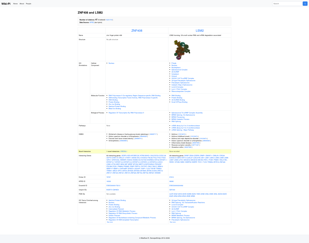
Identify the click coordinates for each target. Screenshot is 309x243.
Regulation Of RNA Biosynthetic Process (123, 213)
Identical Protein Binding (117, 106)
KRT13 (184, 158)
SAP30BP (123, 168)
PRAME (126, 166)
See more (110, 222)
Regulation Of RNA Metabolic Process (122, 211)
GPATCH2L (115, 160)
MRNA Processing (178, 117)
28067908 (196, 143)
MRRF (130, 164)
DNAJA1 (216, 155)
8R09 (180, 196)
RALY (150, 166)
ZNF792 (145, 173)
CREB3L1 (123, 151)
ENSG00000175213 (113, 185)
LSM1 (207, 158)
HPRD (92, 22)
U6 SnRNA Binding (178, 100)
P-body (174, 63)
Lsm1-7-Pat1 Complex (179, 89)
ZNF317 (109, 173)
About (22, 3)
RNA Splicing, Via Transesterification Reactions (188, 202)
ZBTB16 (216, 162)
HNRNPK (123, 160)
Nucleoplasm (176, 67)
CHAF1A (115, 158)
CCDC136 (162, 155)
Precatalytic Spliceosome (180, 82)
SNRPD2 (188, 162)
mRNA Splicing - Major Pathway (183, 130)
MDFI (118, 164)
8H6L (215, 194)
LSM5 (222, 158)
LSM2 (200, 30)
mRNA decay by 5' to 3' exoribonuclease (186, 125)
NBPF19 (142, 164)
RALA (222, 160)
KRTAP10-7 (110, 162)
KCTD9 (143, 160)
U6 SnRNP (175, 72)
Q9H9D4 (116, 190)
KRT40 (156, 160)
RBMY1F (109, 168)
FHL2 (155, 158)
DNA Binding (113, 100)
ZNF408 (136, 30)
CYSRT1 (128, 158)
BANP (186, 155)
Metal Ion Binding (115, 108)
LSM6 (226, 158)
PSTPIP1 (144, 166)
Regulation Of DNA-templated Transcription (124, 220)
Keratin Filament (114, 215)
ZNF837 (151, 173)
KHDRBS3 (150, 160)
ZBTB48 (137, 170)
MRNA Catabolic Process (180, 119)
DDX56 (134, 158)
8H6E (203, 194)
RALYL (154, 166)
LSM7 (171, 160)
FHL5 (159, 158)
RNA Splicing (176, 121)
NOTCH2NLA (149, 164)
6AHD (184, 194)
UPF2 (120, 170)
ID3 (139, 160)
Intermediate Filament (116, 209)
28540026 (143, 136)
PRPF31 (137, 166)
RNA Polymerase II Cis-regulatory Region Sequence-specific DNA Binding (134, 95)
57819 (171, 177)
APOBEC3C (135, 155)
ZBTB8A (143, 170)
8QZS (171, 196)
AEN (128, 155)
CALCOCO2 (154, 155)
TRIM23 (159, 168)
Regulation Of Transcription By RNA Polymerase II (126, 113)
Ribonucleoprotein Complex (181, 91)
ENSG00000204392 (176, 185)
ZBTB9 (149, 170)
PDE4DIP (158, 164)
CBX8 (191, 155)
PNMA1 (216, 160)
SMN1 (182, 162)
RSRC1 (172, 162)
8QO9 (220, 194)
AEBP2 (124, 155)
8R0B (188, 196)
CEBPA (196, 155)
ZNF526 (133, 173)
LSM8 (176, 160)
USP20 (124, 170)
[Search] (305, 3)
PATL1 (206, 160)
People (28, 3)
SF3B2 (177, 162)
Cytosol (174, 76)
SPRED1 (131, 168)
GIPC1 (108, 160)
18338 (108, 181)
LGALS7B (196, 158)
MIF (126, 164)
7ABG (198, 194)
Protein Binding (114, 102)
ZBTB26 (130, 170)
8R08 (176, 196)
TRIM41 (109, 170)
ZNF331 (121, 173)
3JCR (171, 194)
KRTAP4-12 (145, 162)
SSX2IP (137, 168)
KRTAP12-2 (128, 162)
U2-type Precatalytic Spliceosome (183, 80)
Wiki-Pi (5, 3)
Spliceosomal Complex (180, 69)
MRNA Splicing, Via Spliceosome (183, 115)
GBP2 (179, 158)
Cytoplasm (175, 74)
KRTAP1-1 (163, 160)
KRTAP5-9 (153, 162)
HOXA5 (129, 160)
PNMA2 (120, 166)
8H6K (211, 194)
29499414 (138, 138)
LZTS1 (181, 160)
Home (15, 3)
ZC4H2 (154, 170)
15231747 (109, 20)
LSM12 (212, 158)
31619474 (181, 134)
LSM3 (217, 158)
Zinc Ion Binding (114, 104)
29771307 (195, 145)
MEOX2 (200, 160)
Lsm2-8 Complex (177, 87)
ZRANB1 (158, 173)
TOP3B (152, 168)
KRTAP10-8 (119, 162)
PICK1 (115, 166)
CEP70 (108, 158)
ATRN (142, 155)
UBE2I (114, 170)
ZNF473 (127, 173)
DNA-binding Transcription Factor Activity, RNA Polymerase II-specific (133, 97)
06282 (171, 181)
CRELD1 (122, 158)
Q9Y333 (172, 190)
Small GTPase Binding (179, 102)
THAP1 (143, 168)
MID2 (122, 164)
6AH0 (180, 194)
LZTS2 (113, 164)
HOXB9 (135, 160)
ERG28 (222, 155)
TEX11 (200, 162)
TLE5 (148, 168)
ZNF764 (139, 173)
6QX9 (194, 194)
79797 (108, 177)
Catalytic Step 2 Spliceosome (182, 85)
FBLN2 (150, 158)
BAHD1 (147, 155)
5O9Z (176, 194)
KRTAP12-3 (137, 162)
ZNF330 (115, 173)
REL (225, 160)
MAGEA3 (187, 160)
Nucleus (111, 63)
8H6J (207, 194)
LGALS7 (190, 158)
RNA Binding (176, 95)
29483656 (123, 140)
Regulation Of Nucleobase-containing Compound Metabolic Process (132, 217)
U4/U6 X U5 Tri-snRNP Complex (183, 78)
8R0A (184, 196)
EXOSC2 (144, 158)
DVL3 (139, 158)
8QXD (224, 194)
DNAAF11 (209, 155)
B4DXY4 (109, 190)
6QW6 (189, 194)
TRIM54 (210, 162)
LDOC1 (160, 162)
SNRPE (194, 162)
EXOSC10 (172, 158)
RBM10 (160, 166)
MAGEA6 (194, 160)
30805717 (153, 134)
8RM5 (193, 196)
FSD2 (164, 158)
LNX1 (202, 158)
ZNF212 (160, 170)
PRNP (132, 166)
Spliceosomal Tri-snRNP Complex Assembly (187, 113)
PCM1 (211, 160)
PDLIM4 (109, 166)
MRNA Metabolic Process (181, 215)
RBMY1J (116, 168)
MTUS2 (135, 164)
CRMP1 (202, 155)
